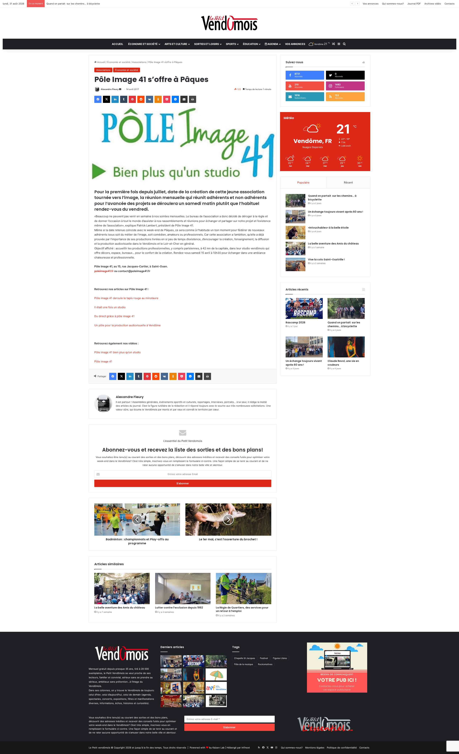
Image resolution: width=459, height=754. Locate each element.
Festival (264, 658)
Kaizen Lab (218, 747)
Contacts (449, 3)
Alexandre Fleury (110, 89)
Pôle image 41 (103, 361)
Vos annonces (370, 3)
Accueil (117, 43)
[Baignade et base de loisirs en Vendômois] (216, 674)
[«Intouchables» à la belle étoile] (295, 232)
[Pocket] (166, 99)
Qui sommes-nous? (393, 3)
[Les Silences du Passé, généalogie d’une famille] (216, 701)
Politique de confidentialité (342, 747)
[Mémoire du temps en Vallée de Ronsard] (171, 701)
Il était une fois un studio (110, 307)
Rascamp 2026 (295, 322)
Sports (231, 43)
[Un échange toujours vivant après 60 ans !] (295, 216)
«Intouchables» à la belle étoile (328, 227)
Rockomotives (265, 664)
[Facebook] (97, 99)
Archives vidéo (432, 3)
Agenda (272, 43)
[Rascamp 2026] (304, 308)
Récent (348, 182)
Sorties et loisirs (206, 43)
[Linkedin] (115, 99)
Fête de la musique (243, 664)
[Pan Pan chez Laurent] (171, 688)
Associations (139, 62)
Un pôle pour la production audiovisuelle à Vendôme (127, 325)
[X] (106, 99)
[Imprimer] (192, 99)
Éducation (250, 43)
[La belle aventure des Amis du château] (122, 588)
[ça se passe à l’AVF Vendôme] (216, 688)
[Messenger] (175, 99)
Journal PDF (414, 3)
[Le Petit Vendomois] (229, 22)
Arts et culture (176, 43)
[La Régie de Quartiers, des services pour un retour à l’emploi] (243, 588)
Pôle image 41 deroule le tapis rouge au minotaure (126, 298)
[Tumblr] (123, 99)
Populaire (303, 182)
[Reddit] (141, 99)
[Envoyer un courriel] (120, 89)
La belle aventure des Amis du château (119, 607)
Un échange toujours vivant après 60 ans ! (70, 3)
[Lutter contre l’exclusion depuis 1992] (182, 588)
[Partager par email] (184, 99)
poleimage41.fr (103, 271)
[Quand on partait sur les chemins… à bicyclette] (295, 200)
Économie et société (143, 43)
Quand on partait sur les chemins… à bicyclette (344, 324)
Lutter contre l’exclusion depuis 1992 (179, 607)
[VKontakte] (149, 99)
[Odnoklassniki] (158, 99)
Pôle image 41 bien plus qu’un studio (117, 352)
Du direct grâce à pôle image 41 (114, 316)
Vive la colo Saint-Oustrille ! (326, 259)
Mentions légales (314, 747)
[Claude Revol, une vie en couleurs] (346, 346)
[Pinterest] (132, 99)
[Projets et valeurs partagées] (171, 661)
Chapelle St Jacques (244, 658)
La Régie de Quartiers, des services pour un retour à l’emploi (242, 609)
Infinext (246, 747)
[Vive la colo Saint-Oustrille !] (295, 264)
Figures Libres (280, 658)
